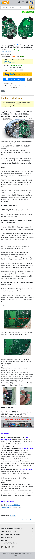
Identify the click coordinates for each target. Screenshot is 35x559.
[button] (14, 44)
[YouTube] (13, 547)
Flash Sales (13, 515)
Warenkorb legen (15, 79)
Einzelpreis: (5, 70)
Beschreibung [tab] (8, 94)
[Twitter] (9, 547)
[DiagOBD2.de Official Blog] (2, 547)
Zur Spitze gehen (27, 520)
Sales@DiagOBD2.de (13, 505)
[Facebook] (6, 547)
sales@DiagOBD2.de (12, 543)
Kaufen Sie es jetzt (22, 74)
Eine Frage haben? (6, 51)
